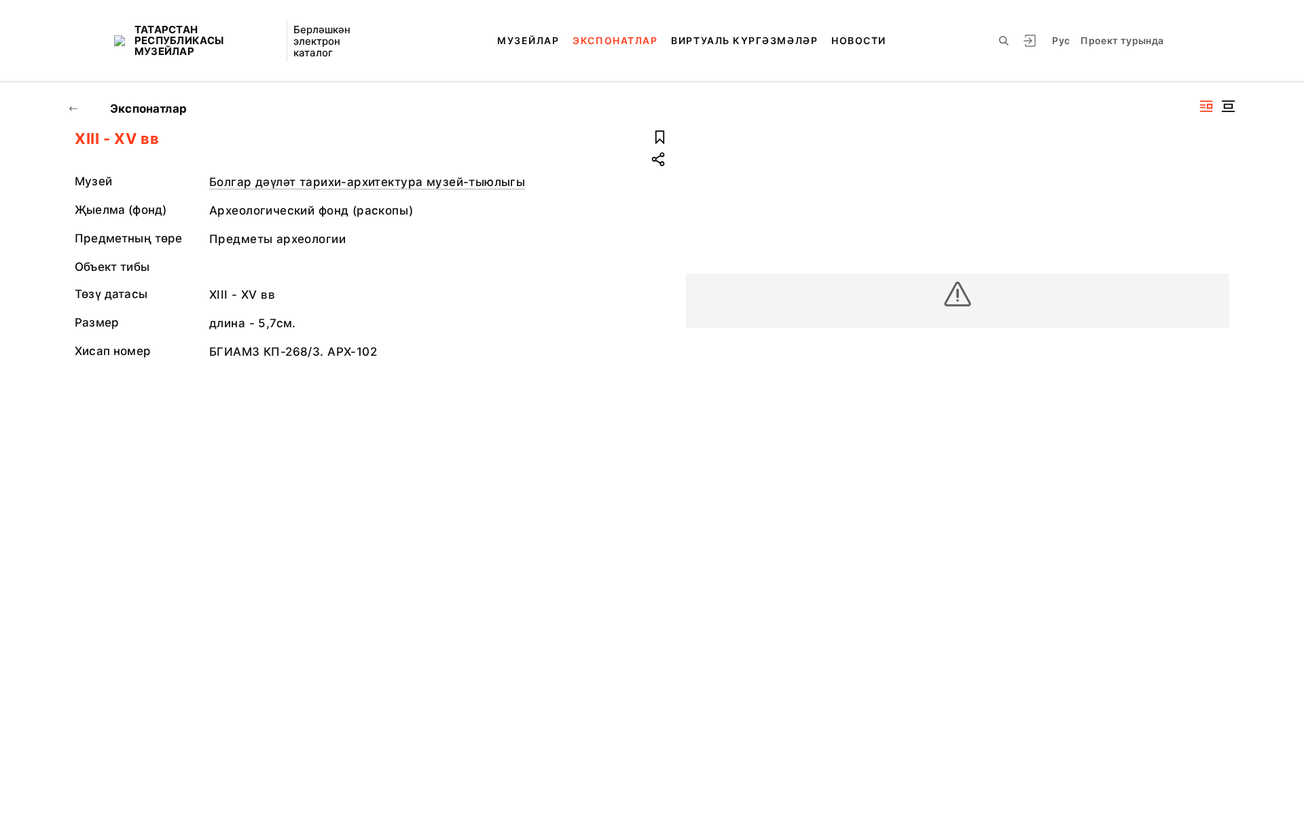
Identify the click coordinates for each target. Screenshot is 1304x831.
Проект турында (1122, 40)
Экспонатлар (615, 40)
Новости (858, 40)
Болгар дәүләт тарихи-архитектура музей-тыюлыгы (367, 182)
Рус (1061, 40)
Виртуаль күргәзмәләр (744, 40)
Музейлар (528, 40)
